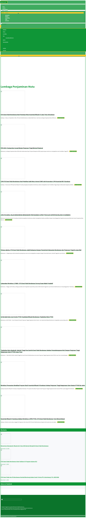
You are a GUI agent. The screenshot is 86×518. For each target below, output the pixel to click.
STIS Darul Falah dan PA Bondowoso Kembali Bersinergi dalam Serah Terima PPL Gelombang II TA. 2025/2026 (30, 477)
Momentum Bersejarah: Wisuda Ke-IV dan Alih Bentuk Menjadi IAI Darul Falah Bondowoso (24, 446)
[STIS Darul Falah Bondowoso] (5, 10)
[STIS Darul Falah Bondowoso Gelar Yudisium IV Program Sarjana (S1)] (6, 459)
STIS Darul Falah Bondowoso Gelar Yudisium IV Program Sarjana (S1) (19, 461)
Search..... (3, 13)
